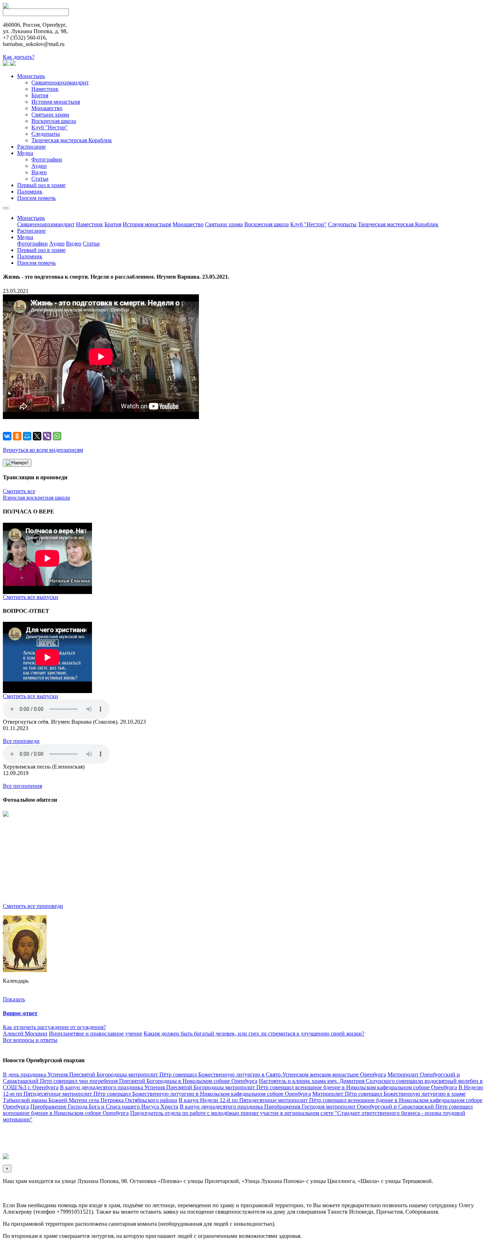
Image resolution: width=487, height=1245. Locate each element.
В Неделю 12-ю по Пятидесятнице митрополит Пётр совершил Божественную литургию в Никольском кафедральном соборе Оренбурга (243, 1090)
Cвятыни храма (50, 115)
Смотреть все (19, 491)
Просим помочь (36, 198)
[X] (37, 436)
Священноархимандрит (60, 82)
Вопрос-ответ (20, 1013)
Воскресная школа (53, 121)
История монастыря (55, 102)
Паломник (29, 191)
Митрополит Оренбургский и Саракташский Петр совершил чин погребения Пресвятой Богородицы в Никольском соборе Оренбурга (231, 1077)
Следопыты (45, 134)
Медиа (25, 153)
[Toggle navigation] (6, 208)
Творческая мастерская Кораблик (71, 140)
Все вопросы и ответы (30, 1040)
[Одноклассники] (17, 436)
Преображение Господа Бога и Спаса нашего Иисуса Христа (104, 1107)
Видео (39, 172)
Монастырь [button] (31, 218)
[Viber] (47, 436)
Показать (14, 999)
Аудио (39, 166)
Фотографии (46, 159)
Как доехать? (19, 57)
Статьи (39, 179)
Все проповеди (21, 741)
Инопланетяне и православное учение (95, 1033)
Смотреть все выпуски (30, 597)
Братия (39, 95)
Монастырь (31, 76)
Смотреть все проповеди (33, 906)
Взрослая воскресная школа (36, 498)
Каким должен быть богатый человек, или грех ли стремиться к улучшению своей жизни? (254, 1033)
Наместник (44, 89)
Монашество (46, 108)
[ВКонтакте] (7, 436)
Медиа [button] (25, 237)
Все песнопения (22, 786)
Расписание (31, 147)
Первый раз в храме (41, 185)
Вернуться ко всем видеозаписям (43, 450)
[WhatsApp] (57, 436)
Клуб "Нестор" (49, 127)
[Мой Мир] (27, 436)
